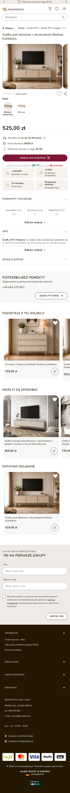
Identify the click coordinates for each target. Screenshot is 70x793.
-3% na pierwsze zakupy (24, 555)
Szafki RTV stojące (51, 28)
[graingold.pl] (13, 9)
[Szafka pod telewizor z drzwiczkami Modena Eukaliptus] (31, 493)
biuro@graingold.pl (21, 716)
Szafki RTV (32, 28)
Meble (21, 28)
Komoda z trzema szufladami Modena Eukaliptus (31, 364)
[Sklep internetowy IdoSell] (35, 783)
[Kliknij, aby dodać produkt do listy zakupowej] (59, 94)
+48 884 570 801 (13, 287)
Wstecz (9, 28)
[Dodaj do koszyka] (54, 371)
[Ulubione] (57, 8)
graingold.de (37, 774)
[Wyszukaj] (62, 17)
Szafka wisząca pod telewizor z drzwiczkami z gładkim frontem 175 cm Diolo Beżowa (29, 442)
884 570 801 (15, 711)
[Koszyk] (50, 8)
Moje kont (11, 687)
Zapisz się (56, 616)
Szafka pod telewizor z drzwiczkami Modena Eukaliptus (28, 519)
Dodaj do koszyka (33, 157)
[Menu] (64, 8)
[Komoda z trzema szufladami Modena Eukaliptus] (31, 340)
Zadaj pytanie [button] (49, 295)
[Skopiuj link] (65, 94)
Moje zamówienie (15, 674)
